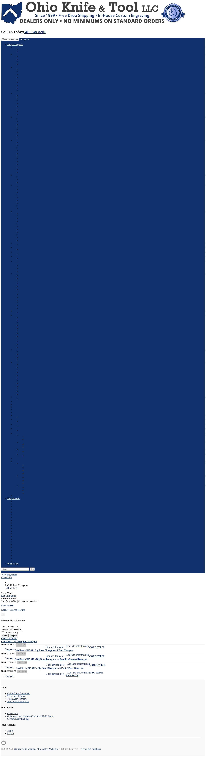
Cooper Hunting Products (25, 433)
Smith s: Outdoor (27, 372)
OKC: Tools (25, 271)
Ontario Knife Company (24, 261)
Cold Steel (18, 140)
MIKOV (17, 531)
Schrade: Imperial (27, 322)
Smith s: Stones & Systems (32, 369)
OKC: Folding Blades (29, 265)
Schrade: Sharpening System (32, 339)
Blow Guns (18, 407)
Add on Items (31, 446)
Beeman (23, 56)
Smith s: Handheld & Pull (31, 367)
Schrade (17, 315)
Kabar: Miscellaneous (29, 208)
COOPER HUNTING (24, 509)
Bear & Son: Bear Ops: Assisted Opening (39, 135)
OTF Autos (18, 93)
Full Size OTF (26, 109)
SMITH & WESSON (23, 547)
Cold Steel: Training (28, 158)
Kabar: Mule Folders (29, 200)
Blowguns (24, 182)
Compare (9, 649)
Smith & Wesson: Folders (31, 351)
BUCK (16, 504)
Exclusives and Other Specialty (34, 258)
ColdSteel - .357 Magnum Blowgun (19, 641)
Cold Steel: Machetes (29, 147)
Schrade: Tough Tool (29, 347)
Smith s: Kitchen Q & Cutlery (33, 391)
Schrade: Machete (27, 341)
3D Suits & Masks (34, 451)
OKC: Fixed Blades (28, 263)
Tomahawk (30, 490)
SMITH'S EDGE (21, 550)
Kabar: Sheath (26, 205)
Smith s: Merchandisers (30, 388)
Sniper (16, 458)
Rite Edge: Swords (28, 289)
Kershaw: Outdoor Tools (31, 237)
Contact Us (6, 577)
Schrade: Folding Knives (31, 320)
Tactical (28, 480)
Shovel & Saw (32, 493)
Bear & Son (19, 117)
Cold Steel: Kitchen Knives (32, 167)
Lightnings (24, 98)
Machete (29, 487)
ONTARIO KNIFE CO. (25, 539)
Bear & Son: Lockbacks (30, 127)
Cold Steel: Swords (28, 150)
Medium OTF (25, 114)
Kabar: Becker (26, 186)
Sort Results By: (9, 601)
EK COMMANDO (22, 514)
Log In (10, 733)
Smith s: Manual (27, 394)
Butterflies (18, 419)
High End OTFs (27, 253)
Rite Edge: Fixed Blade (30, 286)
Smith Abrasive (20, 362)
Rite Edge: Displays (28, 300)
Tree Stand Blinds (33, 437)
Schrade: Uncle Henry (29, 330)
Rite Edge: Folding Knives (32, 278)
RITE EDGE (19, 542)
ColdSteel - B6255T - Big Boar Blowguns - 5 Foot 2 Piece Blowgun (49, 668)
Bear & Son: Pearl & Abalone (33, 132)
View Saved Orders (16, 696)
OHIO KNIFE (20, 536)
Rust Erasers (25, 312)
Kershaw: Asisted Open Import (34, 229)
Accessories (24, 179)
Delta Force (24, 106)
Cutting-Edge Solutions (25, 749)
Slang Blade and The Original (39, 456)
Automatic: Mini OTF (29, 77)
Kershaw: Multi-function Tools (34, 234)
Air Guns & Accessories (24, 54)
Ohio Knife (24, 82)
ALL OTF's (24, 95)
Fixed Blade (19, 401)
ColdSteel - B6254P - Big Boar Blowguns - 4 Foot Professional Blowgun (51, 659)
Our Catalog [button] (7, 572)
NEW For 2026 (20, 47)
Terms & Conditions (91, 749)
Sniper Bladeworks (22, 428)
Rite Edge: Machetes (29, 297)
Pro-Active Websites (48, 749)
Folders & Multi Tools (29, 463)
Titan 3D (17, 424)
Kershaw (17, 211)
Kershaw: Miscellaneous (31, 240)
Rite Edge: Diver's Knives (31, 305)
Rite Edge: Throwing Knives (33, 294)
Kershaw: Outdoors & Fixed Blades (36, 221)
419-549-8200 (35, 32)
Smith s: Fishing (27, 378)
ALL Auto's (24, 69)
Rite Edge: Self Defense (30, 292)
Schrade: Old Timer (28, 325)
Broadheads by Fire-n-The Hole (34, 454)
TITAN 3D (18, 561)
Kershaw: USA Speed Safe (32, 226)
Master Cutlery (20, 243)
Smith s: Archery (27, 380)
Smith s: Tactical (27, 383)
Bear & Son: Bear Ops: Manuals (34, 138)
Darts (21, 176)
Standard (23, 421)
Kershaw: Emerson (28, 224)
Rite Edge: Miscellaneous (31, 283)
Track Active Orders (17, 699)
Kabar (22, 49)
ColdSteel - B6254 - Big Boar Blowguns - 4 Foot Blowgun (44, 650)
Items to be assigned (22, 409)
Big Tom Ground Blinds (36, 439)
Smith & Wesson (27, 51)
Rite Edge (18, 273)
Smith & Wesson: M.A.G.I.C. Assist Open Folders (43, 357)
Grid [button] (7, 596)
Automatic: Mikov (28, 88)
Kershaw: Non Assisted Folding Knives (38, 218)
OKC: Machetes (27, 268)
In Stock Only (11, 632)
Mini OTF (24, 111)
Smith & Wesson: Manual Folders (35, 354)
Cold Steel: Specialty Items (32, 161)
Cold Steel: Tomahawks (30, 156)
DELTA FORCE (21, 512)
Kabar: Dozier (26, 192)
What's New (13, 563)
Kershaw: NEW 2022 (29, 213)
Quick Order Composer (18, 693)
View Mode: (7, 593)
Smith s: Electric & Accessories (34, 364)
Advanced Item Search (18, 701)
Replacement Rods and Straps (39, 444)
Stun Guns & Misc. (22, 397)
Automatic (18, 67)
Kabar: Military (26, 197)
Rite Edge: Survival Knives (32, 308)
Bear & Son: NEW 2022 (31, 118)
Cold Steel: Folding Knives (32, 145)
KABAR (17, 520)
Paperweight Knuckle (29, 249)
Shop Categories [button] (15, 44)
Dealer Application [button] (54, 572)
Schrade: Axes (26, 336)
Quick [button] (13, 596)
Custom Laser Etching (18, 719)
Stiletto (22, 90)
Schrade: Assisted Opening (32, 328)
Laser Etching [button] (26, 572)
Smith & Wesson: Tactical (31, 359)
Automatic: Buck (27, 71)
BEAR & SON (20, 501)
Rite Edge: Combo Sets (30, 302)
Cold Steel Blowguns (23, 175)
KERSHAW (19, 523)
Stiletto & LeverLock (23, 415)
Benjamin (23, 59)
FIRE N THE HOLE (23, 517)
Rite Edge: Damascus (29, 281)
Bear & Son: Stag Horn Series (33, 129)
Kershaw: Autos (27, 215)
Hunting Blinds (26, 435)
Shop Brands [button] (13, 498)
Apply (10, 730)
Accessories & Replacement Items (35, 442)
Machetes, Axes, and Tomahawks (29, 404)
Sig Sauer (23, 64)
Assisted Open (32, 465)
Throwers (29, 483)
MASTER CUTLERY (24, 528)
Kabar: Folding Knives (30, 195)
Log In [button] (67, 572)
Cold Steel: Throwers (29, 153)
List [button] (3, 596)
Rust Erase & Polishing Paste (27, 311)
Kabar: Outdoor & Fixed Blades (34, 203)
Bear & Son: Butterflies (30, 124)
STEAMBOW (20, 558)
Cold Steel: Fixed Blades (31, 142)
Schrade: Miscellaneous (30, 344)
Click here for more (54, 647)
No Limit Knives (21, 252)
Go (32, 569)
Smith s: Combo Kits (29, 375)
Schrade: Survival (27, 333)
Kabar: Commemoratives (31, 189)
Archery (17, 412)
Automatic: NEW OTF (30, 85)
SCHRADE (19, 544)
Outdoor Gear (25, 485)
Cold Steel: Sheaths (28, 164)
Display (13, 635)
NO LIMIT (18, 533)
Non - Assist (31, 467)
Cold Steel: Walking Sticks (32, 169)
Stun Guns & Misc (28, 398)
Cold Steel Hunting (28, 172)
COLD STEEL (20, 506)
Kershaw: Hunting (28, 232)
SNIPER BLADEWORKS (26, 552)
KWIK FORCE (21, 525)
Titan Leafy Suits (27, 426)
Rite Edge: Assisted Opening (33, 275)
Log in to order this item (77, 646)
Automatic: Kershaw (29, 80)
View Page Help (9, 574)
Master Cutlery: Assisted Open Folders (37, 244)
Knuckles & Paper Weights (26, 247)
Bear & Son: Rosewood (30, 121)
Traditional (30, 477)
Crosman (23, 61)
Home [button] (16, 572)
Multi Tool (30, 473)
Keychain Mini (26, 100)
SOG (15, 461)
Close (4, 635)
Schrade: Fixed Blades (30, 317)
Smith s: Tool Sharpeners (31, 386)
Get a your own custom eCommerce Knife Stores (30, 716)
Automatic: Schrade (28, 74)
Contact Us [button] (39, 572)
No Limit (23, 103)
